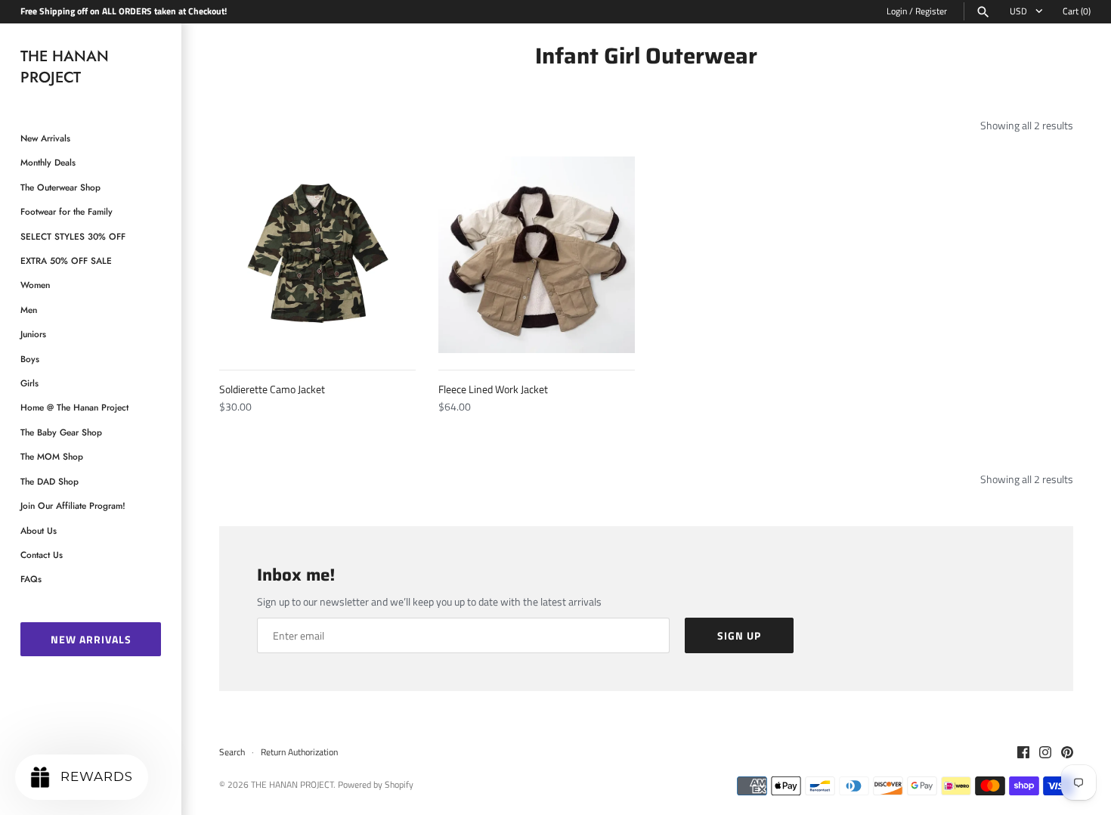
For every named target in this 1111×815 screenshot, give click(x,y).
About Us (38, 530)
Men (28, 309)
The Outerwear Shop (60, 187)
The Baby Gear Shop (61, 432)
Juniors (33, 333)
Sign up (739, 635)
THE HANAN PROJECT (292, 785)
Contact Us (41, 554)
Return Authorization (299, 752)
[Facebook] (1023, 753)
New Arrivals (45, 138)
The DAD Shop (49, 481)
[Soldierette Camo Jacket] (317, 254)
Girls (29, 383)
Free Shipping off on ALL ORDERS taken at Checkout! (123, 11)
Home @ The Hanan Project (74, 407)
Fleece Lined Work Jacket (493, 389)
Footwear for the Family (66, 211)
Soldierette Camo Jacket (272, 389)
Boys (29, 358)
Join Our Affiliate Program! (72, 505)
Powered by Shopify (375, 785)
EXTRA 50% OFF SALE (66, 260)
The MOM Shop (51, 456)
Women (35, 284)
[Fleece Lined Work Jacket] (536, 254)
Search (232, 752)
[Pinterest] (1067, 753)
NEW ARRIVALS (91, 639)
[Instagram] (1045, 753)
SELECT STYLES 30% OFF (72, 236)
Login (897, 11)
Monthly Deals (48, 162)
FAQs (31, 578)
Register (931, 11)
